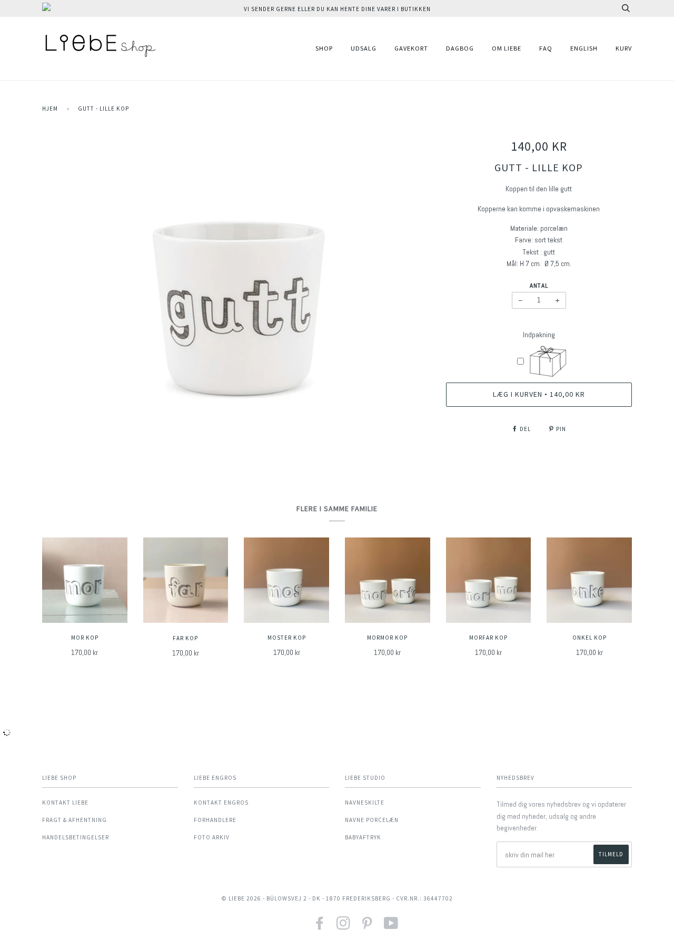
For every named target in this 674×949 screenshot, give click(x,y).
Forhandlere (215, 820)
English (584, 48)
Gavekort (411, 48)
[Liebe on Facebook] (320, 927)
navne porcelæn (372, 820)
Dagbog (460, 48)
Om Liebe (506, 48)
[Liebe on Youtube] (391, 927)
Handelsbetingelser (75, 837)
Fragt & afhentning (74, 820)
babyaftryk (363, 837)
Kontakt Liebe (65, 802)
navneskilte (364, 802)
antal (539, 285)
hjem (50, 108)
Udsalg (363, 48)
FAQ (545, 48)
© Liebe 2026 (241, 898)
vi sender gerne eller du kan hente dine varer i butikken (337, 9)
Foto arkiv (212, 837)
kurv (624, 48)
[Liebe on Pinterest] (367, 927)
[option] (236, 296)
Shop (324, 48)
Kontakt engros (221, 802)
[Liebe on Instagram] (343, 927)
